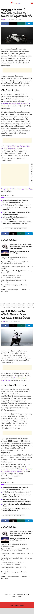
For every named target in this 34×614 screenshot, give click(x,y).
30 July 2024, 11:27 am (15, 19)
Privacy (14, 596)
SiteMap (13, 594)
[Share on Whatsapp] (21, 23)
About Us (6, 594)
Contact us (20, 594)
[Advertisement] (17, 70)
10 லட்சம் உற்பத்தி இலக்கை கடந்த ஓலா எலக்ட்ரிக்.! (17, 205)
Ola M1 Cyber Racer (20, 228)
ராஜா (4, 19)
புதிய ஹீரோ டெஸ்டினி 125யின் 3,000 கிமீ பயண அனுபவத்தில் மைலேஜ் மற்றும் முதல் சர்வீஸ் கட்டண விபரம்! (21, 246)
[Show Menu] (32, 3)
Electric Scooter (10, 515)
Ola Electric (9, 228)
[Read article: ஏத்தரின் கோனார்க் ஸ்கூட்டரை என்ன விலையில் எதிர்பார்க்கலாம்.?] (5, 253)
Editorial (26, 594)
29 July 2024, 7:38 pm (14, 321)
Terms (19, 596)
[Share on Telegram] (29, 23)
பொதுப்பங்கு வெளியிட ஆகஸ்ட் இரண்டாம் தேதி (16, 189)
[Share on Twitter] (13, 23)
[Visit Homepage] (16, 3)
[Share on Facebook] (5, 23)
